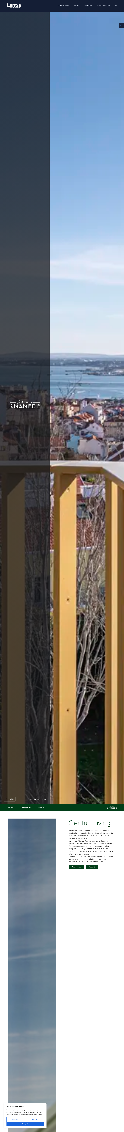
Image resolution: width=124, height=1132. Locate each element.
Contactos (88, 6)
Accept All (25, 1124)
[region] (25, 1115)
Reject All (34, 1119)
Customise (15, 1119)
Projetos (76, 6)
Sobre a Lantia (64, 6)
